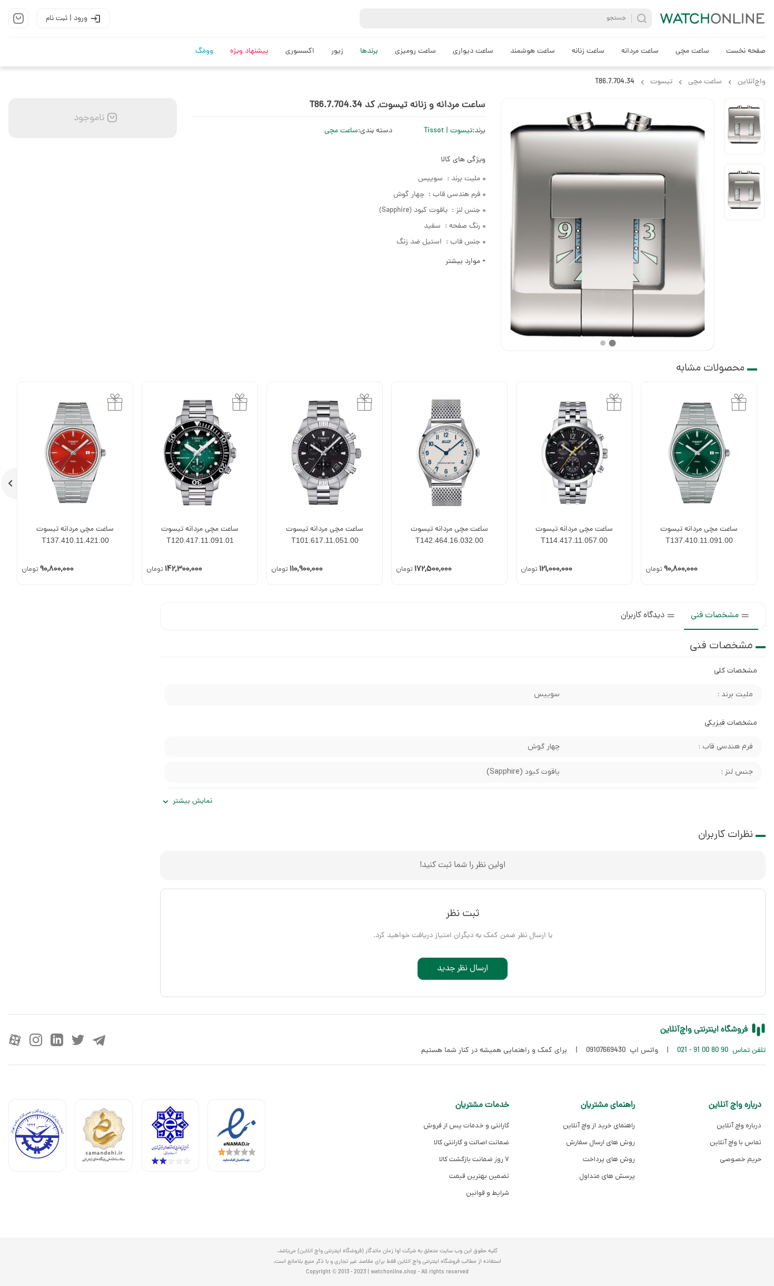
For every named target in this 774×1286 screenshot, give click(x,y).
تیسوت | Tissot (448, 131)
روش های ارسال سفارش (600, 1142)
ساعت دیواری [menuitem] (473, 51)
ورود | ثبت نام (66, 18)
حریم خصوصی (740, 1159)
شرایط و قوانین (487, 1192)
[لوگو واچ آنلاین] (713, 18)
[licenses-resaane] (108, 1137)
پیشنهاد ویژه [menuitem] (249, 51)
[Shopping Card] (18, 18)
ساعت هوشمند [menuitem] (532, 51)
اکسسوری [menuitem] (299, 51)
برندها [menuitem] (369, 51)
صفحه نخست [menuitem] (746, 51)
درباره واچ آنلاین (739, 1125)
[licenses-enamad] (240, 1137)
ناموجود (88, 118)
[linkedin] (57, 1040)
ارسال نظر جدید (462, 968)
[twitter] (78, 1040)
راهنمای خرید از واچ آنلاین (599, 1125)
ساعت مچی (341, 131)
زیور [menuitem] (337, 51)
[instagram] (35, 1040)
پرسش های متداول (607, 1176)
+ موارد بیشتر (465, 261)
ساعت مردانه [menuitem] (640, 51)
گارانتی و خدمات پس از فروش (466, 1125)
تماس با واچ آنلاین (735, 1142)
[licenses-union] (41, 1137)
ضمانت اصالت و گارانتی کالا (471, 1142)
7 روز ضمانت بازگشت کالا (474, 1159)
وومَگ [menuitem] (204, 51)
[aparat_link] (14, 1040)
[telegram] (99, 1040)
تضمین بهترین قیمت (479, 1176)
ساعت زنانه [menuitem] (588, 51)
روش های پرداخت (609, 1159)
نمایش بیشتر (192, 801)
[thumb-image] (744, 126)
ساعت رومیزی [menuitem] (415, 51)
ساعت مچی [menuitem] (692, 51)
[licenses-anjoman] (174, 1137)
